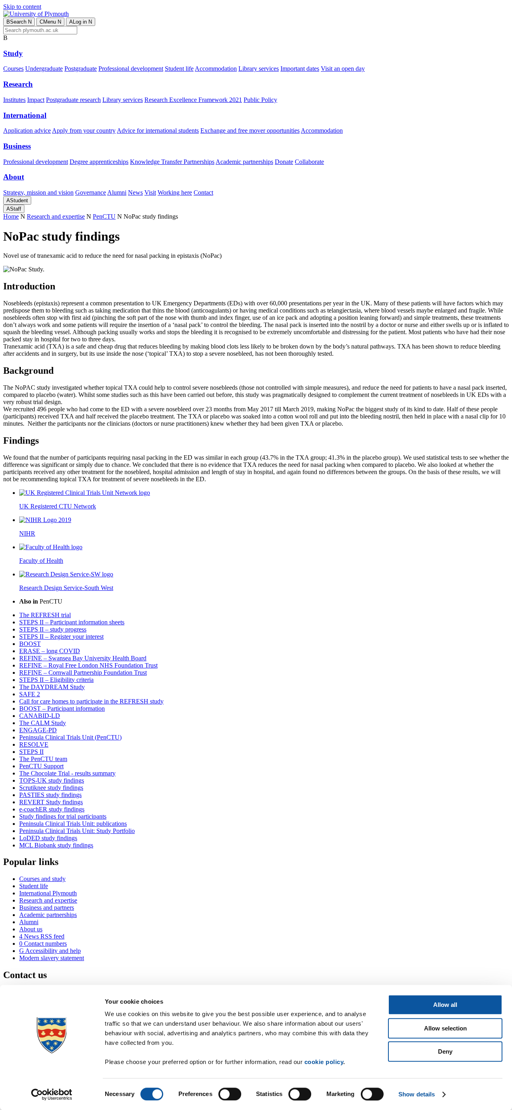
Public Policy (260, 99)
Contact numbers (43, 943)
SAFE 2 (29, 694)
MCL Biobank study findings (56, 845)
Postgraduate (80, 68)
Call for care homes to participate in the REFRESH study (91, 701)
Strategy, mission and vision (38, 192)
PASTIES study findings (50, 794)
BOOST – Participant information (62, 708)
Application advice (27, 130)
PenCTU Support (41, 766)
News (135, 192)
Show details (416, 1094)
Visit (150, 192)
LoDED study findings (48, 838)
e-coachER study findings (51, 809)
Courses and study (42, 878)
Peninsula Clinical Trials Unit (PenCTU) (70, 737)
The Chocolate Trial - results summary (67, 773)
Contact (203, 192)
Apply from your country (84, 130)
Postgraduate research (73, 99)
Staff (13, 209)
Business (17, 146)
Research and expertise (56, 216)
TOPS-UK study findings (51, 780)
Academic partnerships (244, 161)
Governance (90, 192)
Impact (35, 99)
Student (17, 200)
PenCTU (104, 216)
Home (11, 216)
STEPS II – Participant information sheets (71, 622)
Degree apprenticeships (99, 161)
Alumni (116, 192)
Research (18, 84)
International (24, 115)
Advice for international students (158, 130)
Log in (80, 22)
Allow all (445, 1004)
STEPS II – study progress (52, 629)
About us (30, 929)
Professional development (130, 68)
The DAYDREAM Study (52, 687)
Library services (258, 68)
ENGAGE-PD (38, 730)
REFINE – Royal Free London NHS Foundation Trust (88, 665)
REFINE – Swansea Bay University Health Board (82, 658)
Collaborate (309, 161)
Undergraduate (44, 68)
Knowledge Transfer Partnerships (172, 161)
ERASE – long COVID (49, 651)
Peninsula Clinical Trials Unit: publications (73, 823)
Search (19, 22)
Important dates (299, 68)
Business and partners (46, 907)
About (13, 177)
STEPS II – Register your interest (61, 636)
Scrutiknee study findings (51, 787)
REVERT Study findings (51, 802)
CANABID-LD (39, 715)
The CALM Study (42, 722)
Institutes (14, 99)
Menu (50, 22)
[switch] (229, 1094)
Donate (284, 161)
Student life (179, 68)
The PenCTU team (43, 758)
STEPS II (31, 751)
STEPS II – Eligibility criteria (56, 679)
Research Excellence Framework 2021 (193, 99)
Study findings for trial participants (62, 816)
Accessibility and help (50, 950)
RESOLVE (33, 744)
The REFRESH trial (45, 615)
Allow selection (445, 1028)
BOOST (30, 643)
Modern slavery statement (51, 958)
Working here (175, 192)
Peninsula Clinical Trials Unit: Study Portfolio (77, 830)
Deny (445, 1051)
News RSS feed (41, 936)
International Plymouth (48, 893)
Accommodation (216, 68)
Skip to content (22, 6)
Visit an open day (343, 68)
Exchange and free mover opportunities (250, 130)
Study (13, 53)
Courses (13, 68)
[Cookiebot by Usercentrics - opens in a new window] (52, 1094)
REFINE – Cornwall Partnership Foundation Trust (83, 672)
